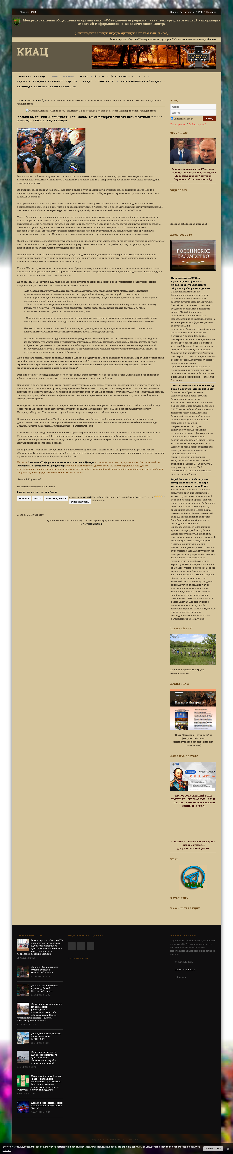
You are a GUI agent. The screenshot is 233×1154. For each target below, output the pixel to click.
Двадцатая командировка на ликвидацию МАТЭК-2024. (46, 1036)
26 (49, 100)
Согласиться (213, 1148)
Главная (21, 100)
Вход (173, 11)
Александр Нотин (56, 498)
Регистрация (187, 11)
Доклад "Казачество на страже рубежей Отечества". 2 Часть (44, 969)
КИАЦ (32, 51)
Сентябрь (40, 100)
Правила (211, 11)
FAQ (200, 11)
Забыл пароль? (197, 124)
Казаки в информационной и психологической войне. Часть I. (47, 1105)
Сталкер (139, 497)
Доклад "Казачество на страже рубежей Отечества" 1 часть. (44, 988)
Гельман (24, 498)
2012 (30, 100)
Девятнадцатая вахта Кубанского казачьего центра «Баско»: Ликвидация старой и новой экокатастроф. (44, 1057)
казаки (37, 498)
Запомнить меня (183, 118)
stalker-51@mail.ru (185, 969)
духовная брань (80, 501)
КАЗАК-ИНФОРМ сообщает (92, 497)
